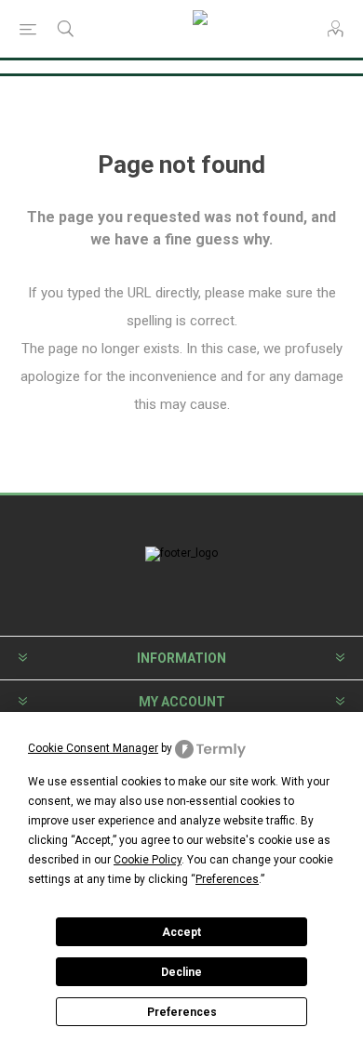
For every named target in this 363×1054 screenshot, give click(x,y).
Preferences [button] (227, 879)
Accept (181, 932)
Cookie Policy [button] (148, 859)
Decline (181, 972)
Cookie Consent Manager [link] (93, 748)
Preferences (182, 1012)
